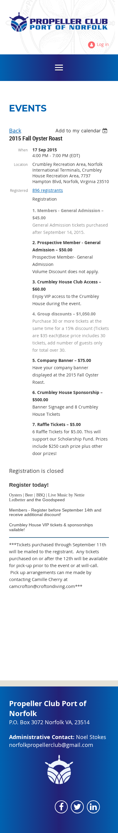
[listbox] (82, 130)
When (23, 149)
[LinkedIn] (93, 806)
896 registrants (47, 190)
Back (15, 130)
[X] (77, 806)
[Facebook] (61, 806)
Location (21, 164)
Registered (19, 190)
